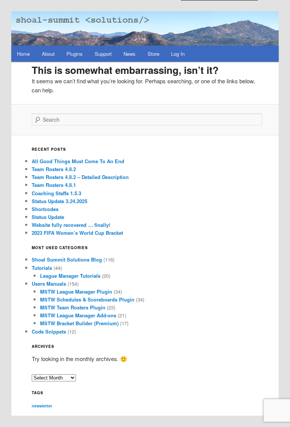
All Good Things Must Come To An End (78, 161)
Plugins (74, 53)
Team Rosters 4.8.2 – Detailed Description (80, 177)
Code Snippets (49, 331)
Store (153, 53)
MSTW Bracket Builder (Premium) (79, 323)
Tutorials (42, 267)
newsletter (42, 406)
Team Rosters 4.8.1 (54, 184)
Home (23, 53)
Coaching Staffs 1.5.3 (56, 193)
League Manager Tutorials (70, 275)
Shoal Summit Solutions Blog (67, 259)
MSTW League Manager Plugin (76, 291)
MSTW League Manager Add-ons (78, 315)
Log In (178, 53)
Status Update (48, 216)
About (48, 53)
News (129, 53)
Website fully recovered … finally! (71, 224)
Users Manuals (49, 283)
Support (103, 53)
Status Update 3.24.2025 (59, 201)
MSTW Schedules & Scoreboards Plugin (87, 299)
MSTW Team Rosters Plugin (72, 307)
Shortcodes (45, 209)
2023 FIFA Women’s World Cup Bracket (77, 232)
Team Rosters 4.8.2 (54, 169)
